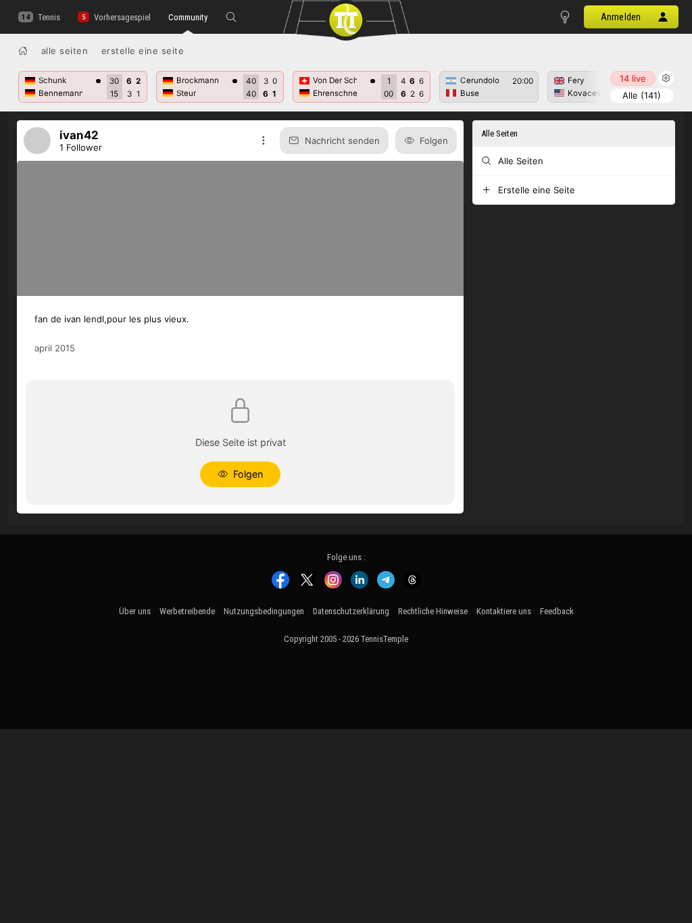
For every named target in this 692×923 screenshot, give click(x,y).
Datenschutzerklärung (351, 611)
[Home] (23, 51)
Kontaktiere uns (503, 611)
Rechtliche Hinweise (433, 611)
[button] (231, 17)
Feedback (557, 611)
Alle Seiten (65, 50)
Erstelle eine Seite (142, 50)
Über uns (135, 611)
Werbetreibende (187, 611)
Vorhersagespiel (122, 17)
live (633, 78)
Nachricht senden (342, 140)
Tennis (49, 17)
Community (187, 17)
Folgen (434, 140)
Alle (641, 95)
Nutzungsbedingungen (264, 611)
